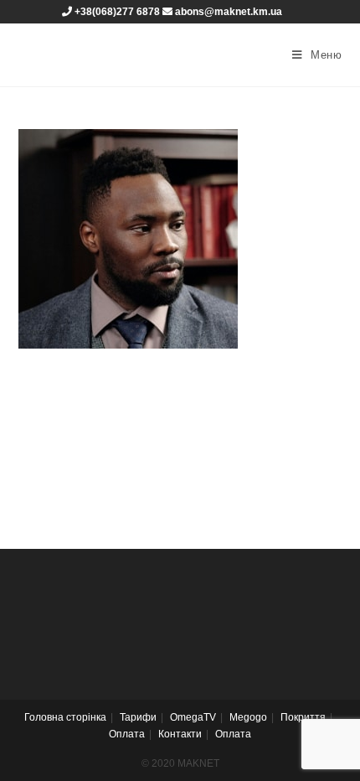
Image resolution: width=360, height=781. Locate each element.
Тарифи (138, 717)
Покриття (303, 717)
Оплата (127, 734)
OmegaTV (193, 717)
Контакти (180, 734)
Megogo (248, 717)
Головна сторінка (65, 717)
